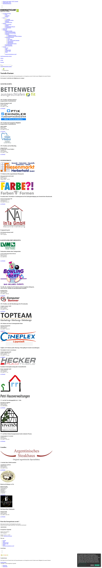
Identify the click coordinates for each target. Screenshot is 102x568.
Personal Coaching (8, 30)
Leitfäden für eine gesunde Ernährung (15, 36)
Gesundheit (7, 15)
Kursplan (8, 19)
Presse (6, 52)
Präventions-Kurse (8, 22)
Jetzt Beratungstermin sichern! (6, 56)
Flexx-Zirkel (10, 39)
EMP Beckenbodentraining (10, 31)
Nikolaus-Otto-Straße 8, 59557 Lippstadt (10, 1)
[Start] (3, 69)
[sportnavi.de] (4, 555)
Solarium (7, 25)
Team (6, 48)
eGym (9, 38)
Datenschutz (5, 566)
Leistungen (5, 29)
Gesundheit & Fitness (7, 13)
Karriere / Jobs (8, 51)
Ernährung (7, 34)
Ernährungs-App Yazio (12, 35)
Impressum (5, 565)
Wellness (4, 23)
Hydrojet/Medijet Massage (10, 26)
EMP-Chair (5, 28)
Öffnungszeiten (8, 50)
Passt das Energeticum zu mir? (11, 54)
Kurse (4, 17)
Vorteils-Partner (3, 562)
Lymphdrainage (8, 27)
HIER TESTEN (3, 527)
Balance (6, 16)
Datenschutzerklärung (83, 563)
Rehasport (7, 21)
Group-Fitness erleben (9, 20)
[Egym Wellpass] (10, 555)
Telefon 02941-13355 (7, 2)
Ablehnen (92, 565)
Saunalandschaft (8, 24)
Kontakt (4, 46)
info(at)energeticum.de (7, 3)
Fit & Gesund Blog (8, 45)
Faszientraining (10, 41)
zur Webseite (2, 108)
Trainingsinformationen (9, 37)
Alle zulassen (97, 565)
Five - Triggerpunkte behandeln (13, 40)
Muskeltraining (10, 42)
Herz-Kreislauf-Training (12, 43)
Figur (6, 14)
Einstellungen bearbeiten (82, 565)
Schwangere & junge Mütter (10, 33)
